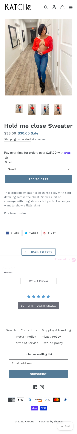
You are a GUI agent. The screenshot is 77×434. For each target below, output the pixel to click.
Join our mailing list (38, 354)
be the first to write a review (38, 305)
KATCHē (29, 421)
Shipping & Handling (56, 330)
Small (8, 161)
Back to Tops (41, 251)
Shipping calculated (17, 139)
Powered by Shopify (51, 421)
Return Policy (26, 336)
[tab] (38, 281)
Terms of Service (26, 343)
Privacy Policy (51, 336)
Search (11, 330)
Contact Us (29, 330)
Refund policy (53, 343)
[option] (19, 109)
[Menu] (71, 7)
